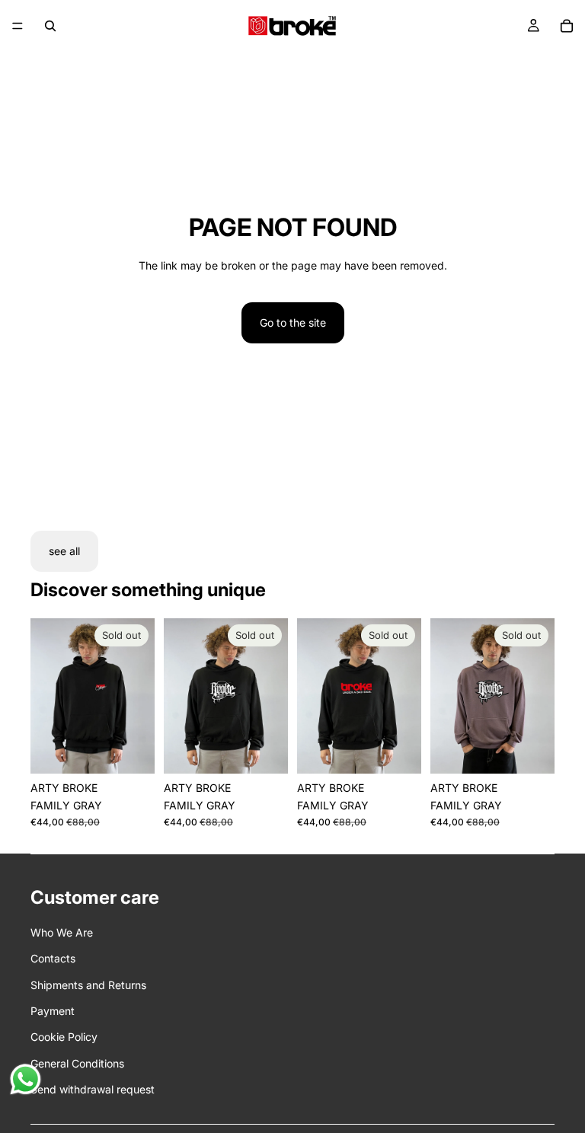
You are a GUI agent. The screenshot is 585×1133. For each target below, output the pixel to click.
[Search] (50, 26)
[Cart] (566, 26)
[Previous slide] (47, 696)
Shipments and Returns (88, 984)
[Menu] (17, 25)
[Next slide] (138, 696)
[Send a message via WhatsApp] (25, 1079)
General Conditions (77, 1063)
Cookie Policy (64, 1036)
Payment (52, 1010)
